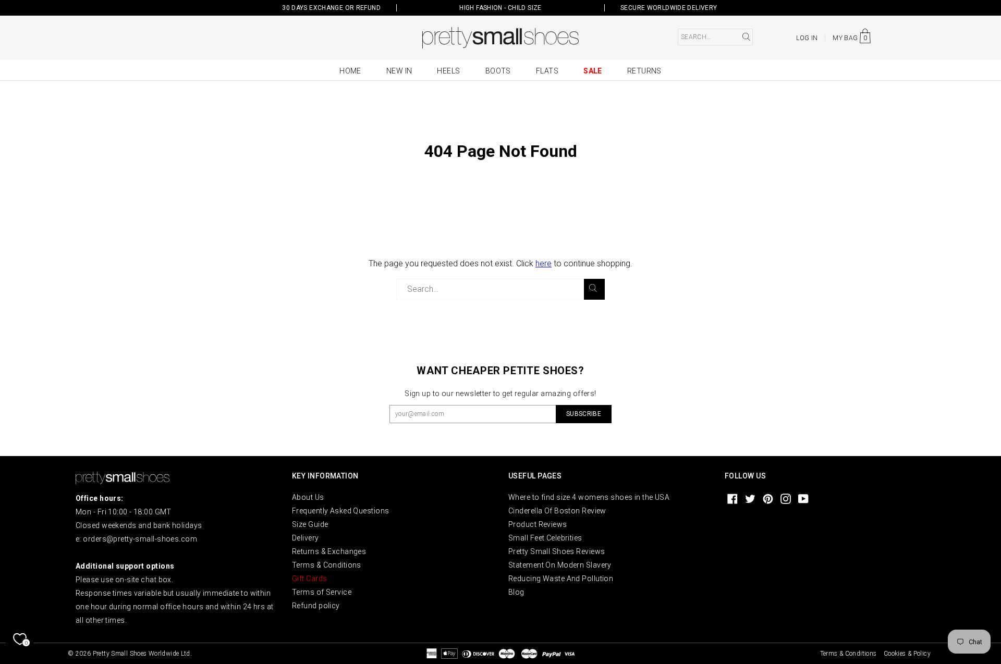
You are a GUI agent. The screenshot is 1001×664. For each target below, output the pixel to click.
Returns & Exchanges (329, 551)
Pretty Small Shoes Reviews (556, 551)
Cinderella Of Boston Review (557, 511)
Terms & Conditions (326, 565)
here (543, 263)
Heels (448, 71)
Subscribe (583, 413)
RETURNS (644, 71)
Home (350, 71)
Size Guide (310, 524)
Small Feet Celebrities (545, 538)
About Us (308, 497)
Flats (547, 71)
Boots (498, 71)
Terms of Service (321, 592)
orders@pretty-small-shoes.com (140, 539)
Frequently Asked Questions (340, 511)
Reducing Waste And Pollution (560, 578)
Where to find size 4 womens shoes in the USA (588, 497)
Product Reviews (537, 524)
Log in (806, 38)
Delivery (305, 538)
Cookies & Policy (907, 653)
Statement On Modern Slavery (560, 565)
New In (399, 71)
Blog (516, 592)
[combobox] (715, 37)
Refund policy (316, 605)
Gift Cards (309, 578)
